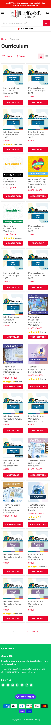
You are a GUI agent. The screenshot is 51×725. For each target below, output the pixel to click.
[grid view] (41, 56)
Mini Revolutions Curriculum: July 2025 (36, 604)
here (14, 664)
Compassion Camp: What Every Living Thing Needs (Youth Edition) (37, 183)
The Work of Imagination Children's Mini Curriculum (35, 321)
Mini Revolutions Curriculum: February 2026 (11, 319)
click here (30, 672)
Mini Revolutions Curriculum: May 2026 (36, 228)
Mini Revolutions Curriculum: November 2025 (11, 463)
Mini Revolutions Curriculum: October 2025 (12, 557)
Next (34, 631)
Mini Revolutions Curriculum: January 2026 (12, 419)
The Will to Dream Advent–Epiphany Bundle (36, 507)
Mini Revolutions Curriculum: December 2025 (36, 419)
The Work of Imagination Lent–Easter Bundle (36, 369)
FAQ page (39, 661)
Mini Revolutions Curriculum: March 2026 (37, 275)
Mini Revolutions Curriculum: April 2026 (11, 275)
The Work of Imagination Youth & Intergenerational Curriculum (12, 371)
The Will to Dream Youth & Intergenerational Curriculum (11, 509)
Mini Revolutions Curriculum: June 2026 (36, 134)
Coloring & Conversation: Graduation (9, 181)
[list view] (47, 56)
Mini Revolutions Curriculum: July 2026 (11, 134)
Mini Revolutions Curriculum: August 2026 (37, 90)
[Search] (46, 23)
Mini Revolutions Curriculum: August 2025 (12, 604)
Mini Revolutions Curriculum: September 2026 (11, 90)
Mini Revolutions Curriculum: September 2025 (36, 557)
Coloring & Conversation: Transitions (9, 228)
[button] (9, 144)
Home (4, 39)
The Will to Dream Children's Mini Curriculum (36, 463)
